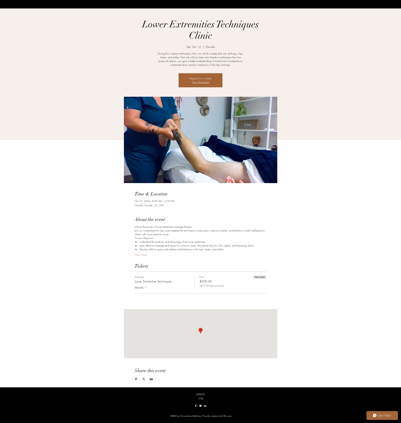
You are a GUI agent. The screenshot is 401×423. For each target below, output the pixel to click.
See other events (200, 82)
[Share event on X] (143, 379)
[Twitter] (200, 405)
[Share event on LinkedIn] (151, 379)
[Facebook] (195, 405)
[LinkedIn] (205, 405)
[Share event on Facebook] (136, 379)
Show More (141, 254)
